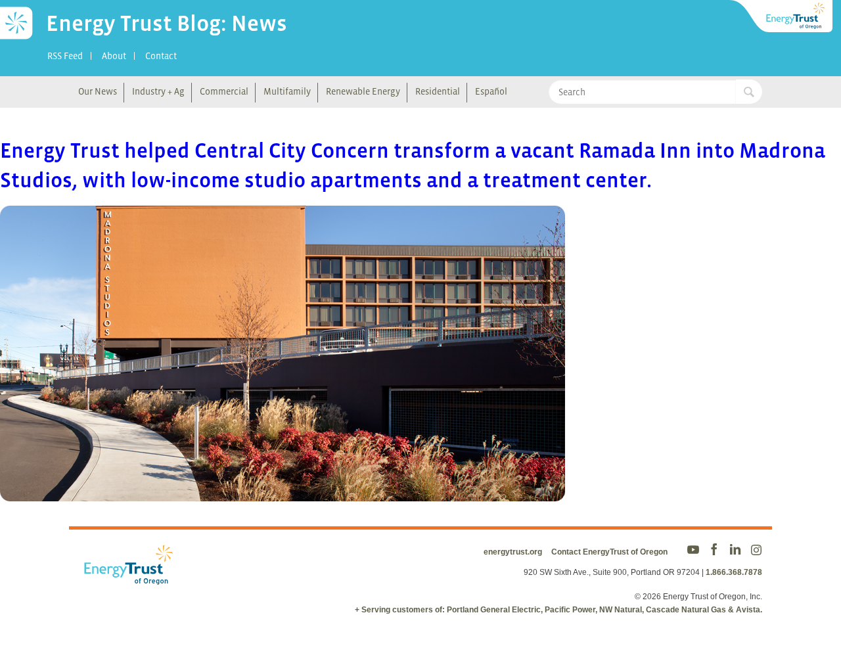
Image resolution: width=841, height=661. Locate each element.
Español (491, 91)
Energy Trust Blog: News (166, 23)
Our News (97, 91)
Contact (161, 56)
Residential (437, 91)
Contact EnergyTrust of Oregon (609, 552)
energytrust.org (513, 552)
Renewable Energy (363, 91)
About (114, 56)
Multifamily (287, 91)
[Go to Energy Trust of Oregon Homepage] (781, 16)
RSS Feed (65, 56)
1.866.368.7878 (734, 572)
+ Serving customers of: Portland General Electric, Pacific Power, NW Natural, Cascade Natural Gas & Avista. (558, 609)
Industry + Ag (158, 91)
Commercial (224, 91)
